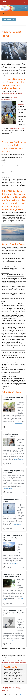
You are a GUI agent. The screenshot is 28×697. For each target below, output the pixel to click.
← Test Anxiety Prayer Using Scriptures (10, 687)
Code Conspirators (21, 694)
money (16, 93)
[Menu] (25, 2)
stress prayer (23, 662)
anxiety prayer (4, 662)
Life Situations (9, 660)
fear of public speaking (6, 99)
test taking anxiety (22, 104)
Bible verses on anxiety (14, 662)
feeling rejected (13, 97)
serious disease (21, 117)
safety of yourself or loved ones (17, 128)
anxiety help (21, 660)
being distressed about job (7, 93)
